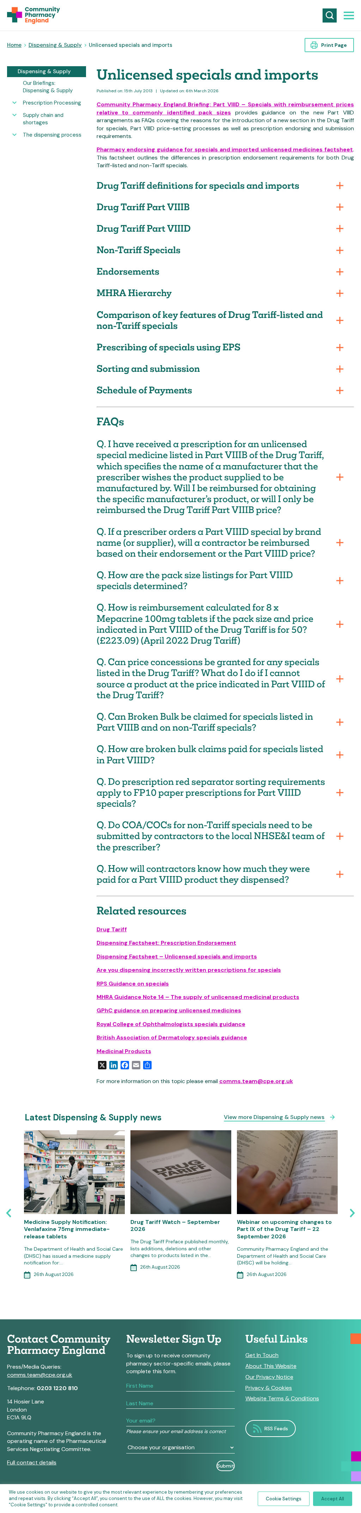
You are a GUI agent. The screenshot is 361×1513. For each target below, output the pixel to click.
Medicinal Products (124, 1051)
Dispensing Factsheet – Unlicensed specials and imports (177, 956)
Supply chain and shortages (43, 119)
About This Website (270, 1366)
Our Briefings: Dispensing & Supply (48, 87)
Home (14, 45)
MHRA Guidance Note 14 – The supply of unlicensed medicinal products (198, 997)
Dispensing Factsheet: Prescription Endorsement (166, 942)
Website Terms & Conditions (282, 1398)
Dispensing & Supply (55, 45)
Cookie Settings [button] (283, 1499)
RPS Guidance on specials (133, 983)
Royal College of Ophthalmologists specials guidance (171, 1024)
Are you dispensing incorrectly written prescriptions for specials (189, 970)
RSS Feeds (276, 1428)
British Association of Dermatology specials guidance (172, 1037)
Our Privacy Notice (269, 1377)
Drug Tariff (112, 929)
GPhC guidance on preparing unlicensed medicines (169, 1010)
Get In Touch (262, 1355)
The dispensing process (52, 134)
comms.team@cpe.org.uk (256, 1081)
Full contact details (31, 1462)
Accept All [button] (332, 1499)
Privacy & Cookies (268, 1388)
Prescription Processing (52, 102)
